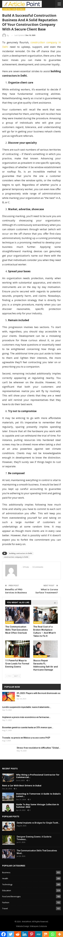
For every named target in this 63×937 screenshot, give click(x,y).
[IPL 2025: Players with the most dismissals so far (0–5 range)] (8, 696)
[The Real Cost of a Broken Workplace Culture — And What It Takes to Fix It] (45, 615)
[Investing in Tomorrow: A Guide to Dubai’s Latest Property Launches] (8, 797)
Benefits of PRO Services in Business (16, 591)
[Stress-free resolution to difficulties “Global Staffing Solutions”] (8, 751)
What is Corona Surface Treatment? (46, 591)
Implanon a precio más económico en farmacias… (26, 717)
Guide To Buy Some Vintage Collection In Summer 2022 (37, 805)
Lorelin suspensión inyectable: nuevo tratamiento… (26, 707)
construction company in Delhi (16, 557)
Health (5, 878)
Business (20, 9)
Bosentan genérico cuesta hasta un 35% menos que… (27, 727)
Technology (7, 884)
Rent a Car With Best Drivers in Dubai (21, 785)
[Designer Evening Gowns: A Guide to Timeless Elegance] (8, 840)
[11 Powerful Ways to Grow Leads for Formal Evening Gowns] (17, 649)
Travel (5, 908)
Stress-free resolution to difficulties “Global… (38, 748)
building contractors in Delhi (20, 553)
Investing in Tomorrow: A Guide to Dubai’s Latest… (38, 795)
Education (6, 890)
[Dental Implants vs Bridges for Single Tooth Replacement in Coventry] (8, 826)
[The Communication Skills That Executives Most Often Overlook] (17, 615)
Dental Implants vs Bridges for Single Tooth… (38, 823)
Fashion (5, 902)
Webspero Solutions (38, 926)
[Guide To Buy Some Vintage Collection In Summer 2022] (8, 807)
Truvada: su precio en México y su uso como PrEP (26, 738)
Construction (9, 9)
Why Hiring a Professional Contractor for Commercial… (37, 776)
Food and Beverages (11, 896)
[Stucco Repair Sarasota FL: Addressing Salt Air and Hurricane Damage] (45, 649)
